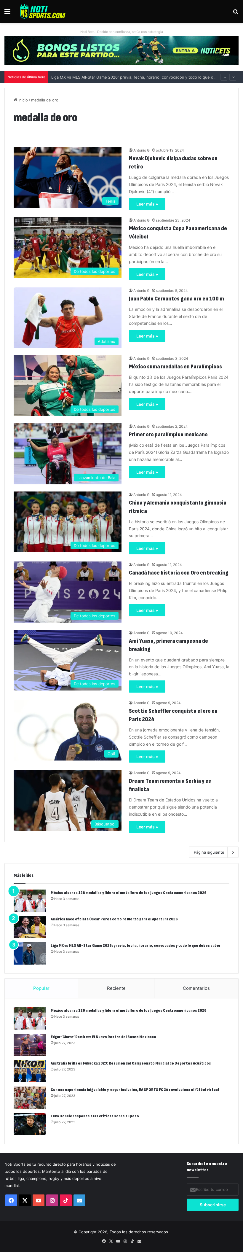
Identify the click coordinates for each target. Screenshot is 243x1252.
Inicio (22, 100)
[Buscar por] (236, 13)
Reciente (116, 988)
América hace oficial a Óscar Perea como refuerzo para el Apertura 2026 (114, 919)
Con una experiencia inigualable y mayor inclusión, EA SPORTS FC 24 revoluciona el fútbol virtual (135, 1089)
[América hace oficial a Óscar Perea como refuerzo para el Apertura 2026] (30, 927)
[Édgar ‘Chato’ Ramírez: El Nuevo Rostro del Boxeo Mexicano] (30, 1045)
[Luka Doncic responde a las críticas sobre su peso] (30, 1124)
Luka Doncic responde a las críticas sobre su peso (95, 1116)
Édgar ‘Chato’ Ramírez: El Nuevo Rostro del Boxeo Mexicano (103, 1036)
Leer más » (147, 203)
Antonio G (141, 150)
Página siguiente (209, 852)
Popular (41, 988)
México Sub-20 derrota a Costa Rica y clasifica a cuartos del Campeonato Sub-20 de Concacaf (138, 77)
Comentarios (196, 988)
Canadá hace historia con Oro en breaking (179, 572)
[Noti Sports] (42, 11)
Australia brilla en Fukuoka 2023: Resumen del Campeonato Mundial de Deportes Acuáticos (131, 1063)
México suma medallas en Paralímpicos (175, 366)
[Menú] (7, 13)
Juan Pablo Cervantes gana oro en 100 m (176, 298)
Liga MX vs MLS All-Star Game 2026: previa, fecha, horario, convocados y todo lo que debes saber (136, 945)
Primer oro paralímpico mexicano (168, 434)
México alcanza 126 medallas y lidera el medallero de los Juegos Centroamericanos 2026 (129, 892)
